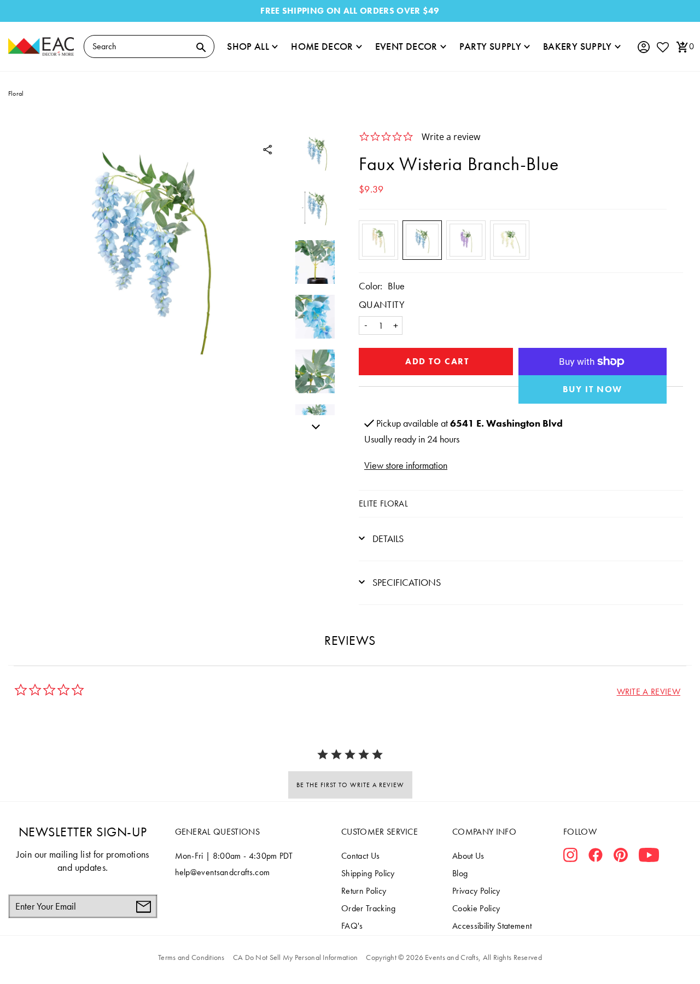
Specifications (405, 582)
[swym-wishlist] (662, 46)
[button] (648, 692)
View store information (405, 465)
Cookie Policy (476, 908)
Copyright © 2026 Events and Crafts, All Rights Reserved (453, 957)
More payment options (592, 389)
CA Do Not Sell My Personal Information (295, 957)
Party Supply (490, 46)
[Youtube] (649, 857)
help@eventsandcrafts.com (222, 872)
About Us (468, 855)
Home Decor (322, 46)
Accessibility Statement (492, 925)
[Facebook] (595, 857)
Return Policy (363, 890)
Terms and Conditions (191, 957)
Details (387, 538)
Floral (16, 93)
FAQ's (352, 925)
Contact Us (360, 855)
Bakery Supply (577, 46)
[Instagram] (570, 857)
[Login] (643, 47)
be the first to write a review (350, 785)
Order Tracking (368, 908)
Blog (460, 873)
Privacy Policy (476, 890)
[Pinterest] (621, 857)
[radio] (378, 240)
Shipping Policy (368, 873)
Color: (370, 286)
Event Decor (406, 46)
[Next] (313, 425)
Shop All (248, 46)
